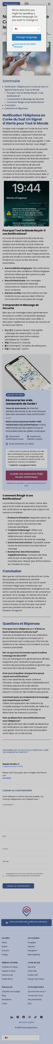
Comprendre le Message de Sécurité (25, 99)
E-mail (5, 849)
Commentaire (8, 805)
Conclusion (10, 105)
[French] (20, 1037)
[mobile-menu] (48, 4)
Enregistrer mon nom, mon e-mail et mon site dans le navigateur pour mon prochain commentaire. (24, 875)
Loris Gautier (6, 33)
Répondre (7, 778)
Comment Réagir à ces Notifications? (25, 102)
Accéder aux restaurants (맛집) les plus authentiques (26, 475)
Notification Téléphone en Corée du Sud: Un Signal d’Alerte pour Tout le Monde (26, 88)
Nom (5, 836)
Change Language (26, 37)
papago (16, 706)
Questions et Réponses (16, 108)
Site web (6, 861)
